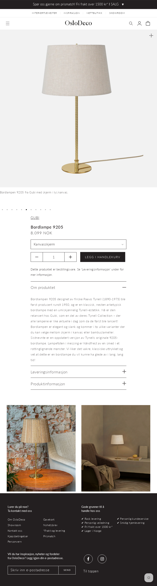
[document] (78, 118)
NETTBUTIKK (94, 13)
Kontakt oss (15, 530)
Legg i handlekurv (102, 257)
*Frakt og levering (54, 530)
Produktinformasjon (48, 383)
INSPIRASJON (72, 13)
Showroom (14, 525)
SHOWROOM (117, 13)
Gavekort (49, 519)
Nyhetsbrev (50, 525)
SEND (67, 570)
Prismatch (49, 536)
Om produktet (43, 287)
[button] (7, 23)
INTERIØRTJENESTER (44, 13)
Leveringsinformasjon (49, 372)
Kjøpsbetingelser (18, 536)
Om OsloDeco (16, 519)
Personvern (15, 541)
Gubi (35, 218)
